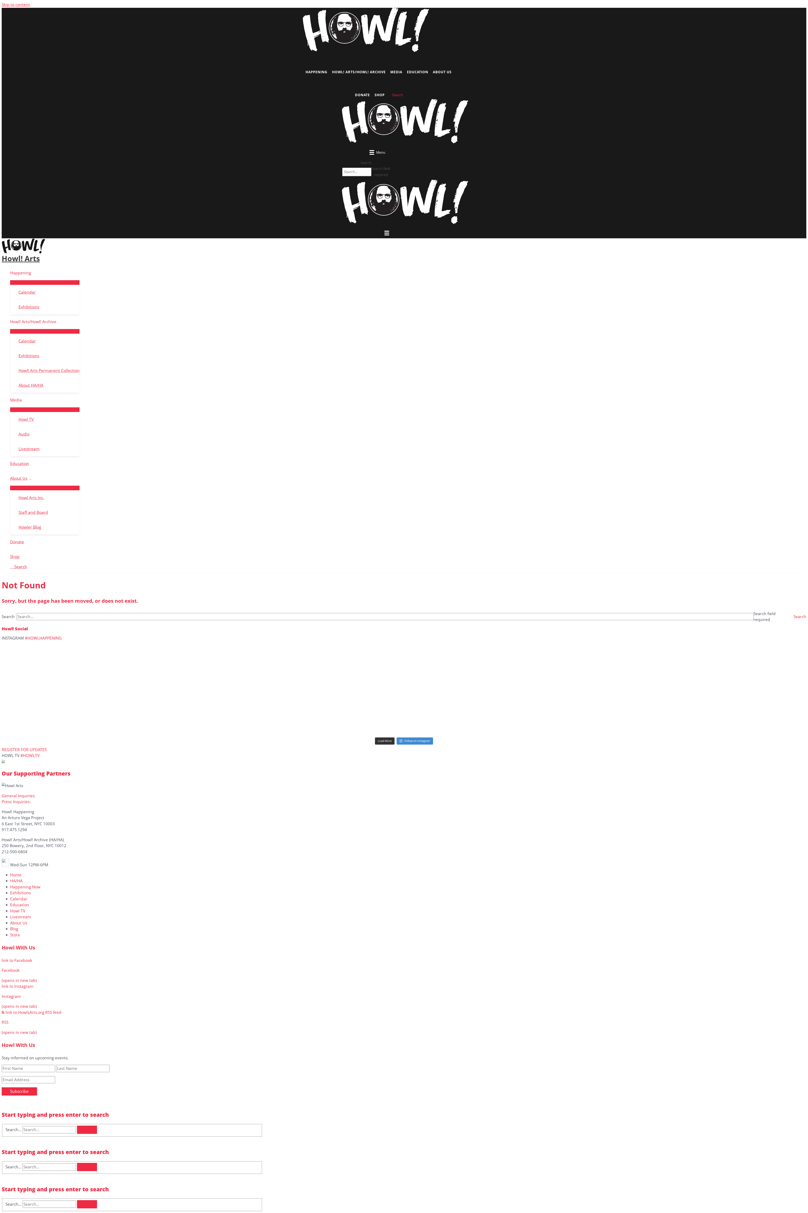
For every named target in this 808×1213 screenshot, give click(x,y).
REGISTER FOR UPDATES (24, 749)
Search (366, 162)
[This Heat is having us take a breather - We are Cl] (404, 719)
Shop (15, 556)
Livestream (29, 449)
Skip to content (16, 4)
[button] (799, 616)
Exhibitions (29, 307)
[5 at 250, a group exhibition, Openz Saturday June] (673, 716)
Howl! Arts (21, 258)
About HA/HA (31, 385)
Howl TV (26, 419)
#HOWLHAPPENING (43, 638)
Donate (17, 542)
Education (19, 463)
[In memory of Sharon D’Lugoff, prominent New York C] (135, 716)
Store (15, 935)
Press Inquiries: (16, 801)
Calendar (27, 292)
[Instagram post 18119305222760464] (673, 679)
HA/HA (16, 881)
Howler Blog (30, 527)
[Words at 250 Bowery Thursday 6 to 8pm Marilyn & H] (404, 682)
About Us (18, 478)
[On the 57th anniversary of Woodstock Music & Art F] (404, 659)
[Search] (87, 1130)
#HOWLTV (30, 755)
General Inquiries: (19, 795)
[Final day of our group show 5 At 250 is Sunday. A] (135, 682)
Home (15, 875)
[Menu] (386, 233)
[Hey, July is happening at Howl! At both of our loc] (404, 693)
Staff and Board (33, 512)
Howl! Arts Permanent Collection (49, 370)
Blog (14, 929)
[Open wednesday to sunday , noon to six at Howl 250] (673, 693)
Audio (24, 434)
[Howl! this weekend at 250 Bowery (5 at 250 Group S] (673, 653)
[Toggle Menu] (45, 282)
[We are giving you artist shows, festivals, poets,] (135, 696)
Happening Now (25, 887)
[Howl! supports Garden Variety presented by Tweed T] (135, 653)
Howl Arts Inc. (31, 497)
